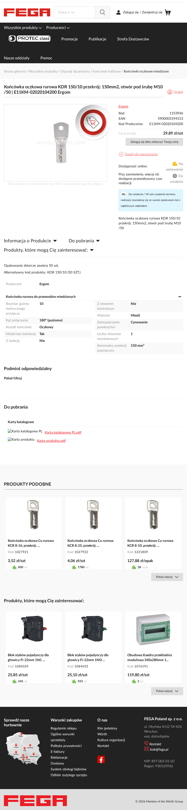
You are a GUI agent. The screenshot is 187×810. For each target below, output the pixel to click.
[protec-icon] (29, 39)
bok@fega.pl (159, 749)
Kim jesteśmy (107, 728)
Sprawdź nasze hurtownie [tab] (16, 722)
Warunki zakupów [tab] (66, 720)
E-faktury (58, 752)
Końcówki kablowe (107, 71)
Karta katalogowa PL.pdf (63, 432)
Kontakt (103, 746)
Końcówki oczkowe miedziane (146, 71)
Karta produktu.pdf (51, 441)
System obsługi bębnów (68, 769)
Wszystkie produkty (21, 28)
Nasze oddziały (16, 58)
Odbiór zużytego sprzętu (69, 775)
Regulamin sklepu (64, 728)
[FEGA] (27, 12)
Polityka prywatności (66, 746)
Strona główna (15, 71)
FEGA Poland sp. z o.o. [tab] (163, 719)
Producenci (56, 28)
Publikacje (97, 39)
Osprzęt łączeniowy (76, 71)
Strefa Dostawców (133, 39)
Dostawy (57, 763)
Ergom (123, 106)
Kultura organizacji (111, 740)
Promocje (69, 39)
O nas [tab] (102, 720)
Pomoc (46, 58)
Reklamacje (59, 757)
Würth (102, 734)
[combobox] (82, 12)
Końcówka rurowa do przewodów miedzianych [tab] (41, 297)
